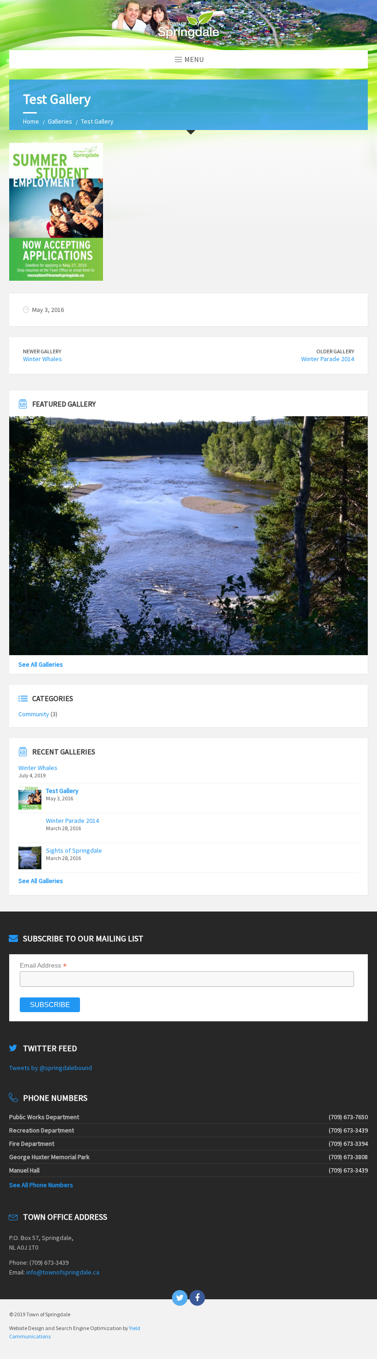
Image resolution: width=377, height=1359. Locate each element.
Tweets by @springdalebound (50, 1068)
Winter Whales (42, 359)
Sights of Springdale (74, 850)
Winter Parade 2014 (327, 359)
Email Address (43, 965)
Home (31, 121)
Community (33, 714)
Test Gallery (62, 791)
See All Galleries (40, 664)
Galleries (60, 121)
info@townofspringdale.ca (62, 1272)
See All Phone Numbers (41, 1185)
